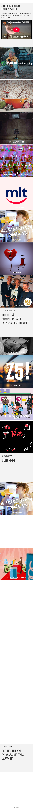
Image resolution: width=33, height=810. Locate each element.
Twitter (18, 43)
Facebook (14, 43)
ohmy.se (16, 807)
